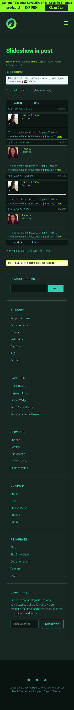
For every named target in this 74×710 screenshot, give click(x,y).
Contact (15, 360)
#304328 (62, 209)
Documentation (19, 325)
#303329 (62, 109)
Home (9, 62)
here (59, 136)
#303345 (62, 142)
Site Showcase (19, 554)
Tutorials (15, 332)
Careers (15, 514)
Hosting (15, 447)
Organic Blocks (19, 393)
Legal (13, 500)
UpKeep (15, 440)
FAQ (12, 353)
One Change (17, 346)
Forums (16, 62)
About (14, 493)
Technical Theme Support (33, 62)
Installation (17, 339)
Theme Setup (18, 461)
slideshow (18, 72)
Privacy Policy (19, 507)
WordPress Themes (22, 407)
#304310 (62, 175)
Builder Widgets (19, 400)
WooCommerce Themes (25, 414)
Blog (13, 547)
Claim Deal (56, 7)
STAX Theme (18, 386)
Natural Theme (53, 62)
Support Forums (20, 318)
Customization (19, 468)
